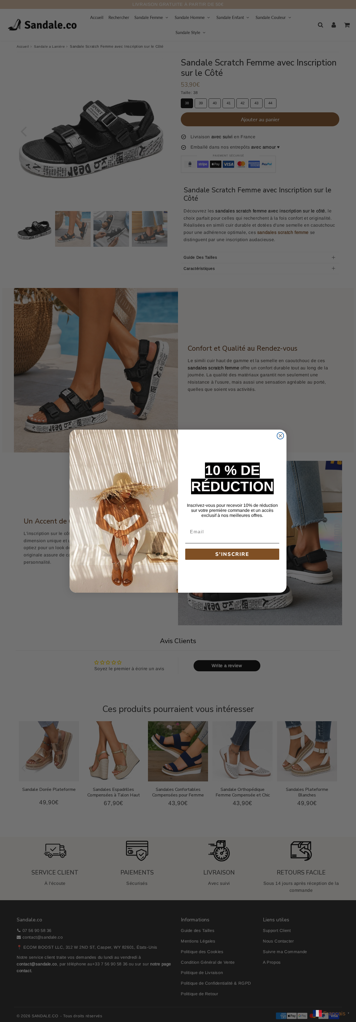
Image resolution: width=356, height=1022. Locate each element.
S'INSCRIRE (232, 554)
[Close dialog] (280, 435)
